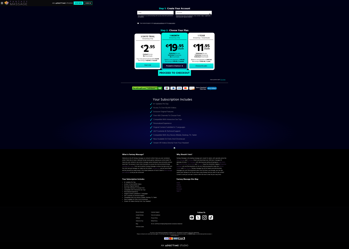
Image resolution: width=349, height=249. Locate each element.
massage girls (156, 168)
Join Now (78, 3)
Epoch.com (144, 233)
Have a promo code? (217, 79)
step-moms (222, 162)
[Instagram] (204, 217)
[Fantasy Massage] (15, 3)
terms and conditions (159, 23)
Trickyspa (190, 160)
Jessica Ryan (191, 164)
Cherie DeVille (183, 164)
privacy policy (172, 23)
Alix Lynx (199, 164)
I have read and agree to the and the (157, 23)
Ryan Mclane (187, 168)
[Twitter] (198, 217)
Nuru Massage (181, 160)
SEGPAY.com (192, 233)
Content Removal (174, 235)
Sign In (88, 3)
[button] (148, 51)
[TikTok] (211, 217)
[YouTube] (191, 217)
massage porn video (128, 166)
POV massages (191, 162)
